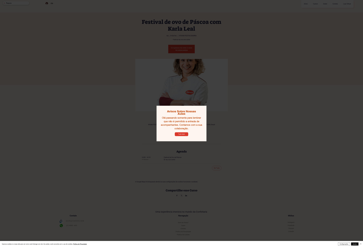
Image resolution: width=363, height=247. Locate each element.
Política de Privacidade (80, 244)
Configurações (344, 244)
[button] (181, 134)
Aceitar (355, 244)
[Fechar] (361, 243)
